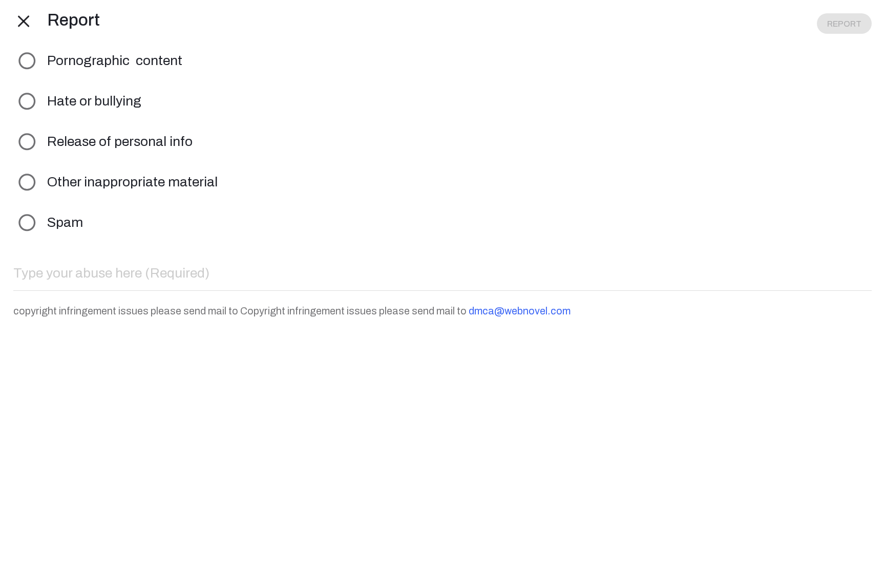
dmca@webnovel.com (520, 311)
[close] (23, 20)
